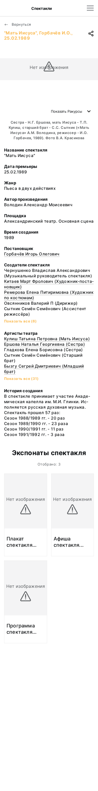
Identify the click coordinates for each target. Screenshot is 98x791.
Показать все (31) (21, 378)
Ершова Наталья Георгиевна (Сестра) (44, 344)
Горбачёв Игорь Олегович (32, 254)
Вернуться (21, 24)
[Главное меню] (90, 8)
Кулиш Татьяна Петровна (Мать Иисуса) (47, 338)
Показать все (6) (20, 321)
